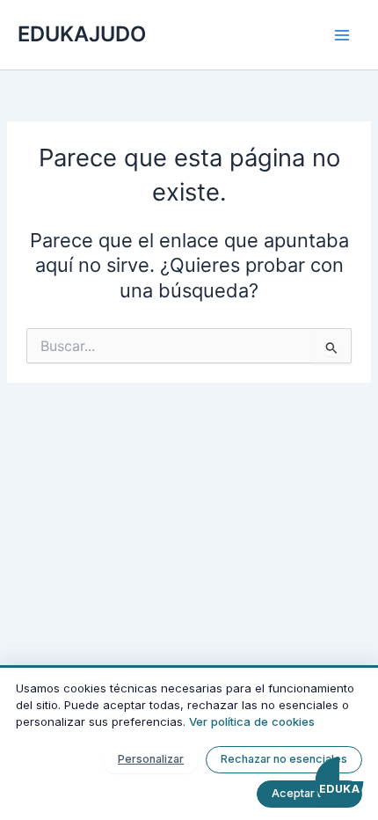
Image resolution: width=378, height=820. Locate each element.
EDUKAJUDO (82, 34)
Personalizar (151, 758)
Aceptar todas (309, 793)
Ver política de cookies (252, 721)
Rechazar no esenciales (284, 758)
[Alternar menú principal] (341, 35)
